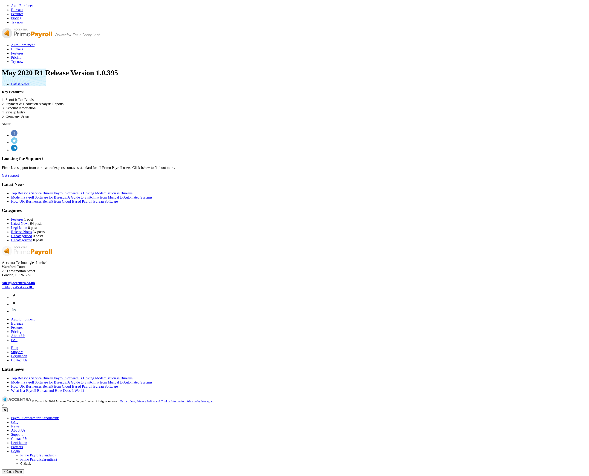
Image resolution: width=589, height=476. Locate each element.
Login (15, 451)
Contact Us (19, 360)
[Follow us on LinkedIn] (14, 311)
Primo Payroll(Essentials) (38, 459)
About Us (18, 336)
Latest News (20, 84)
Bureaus (17, 10)
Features (17, 14)
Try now (17, 22)
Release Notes (21, 232)
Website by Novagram (200, 401)
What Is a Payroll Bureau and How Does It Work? (47, 390)
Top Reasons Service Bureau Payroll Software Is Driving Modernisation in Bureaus (72, 193)
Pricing (16, 18)
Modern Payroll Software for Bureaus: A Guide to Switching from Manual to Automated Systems (81, 197)
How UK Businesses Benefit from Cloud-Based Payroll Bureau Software (64, 201)
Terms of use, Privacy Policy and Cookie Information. (153, 401)
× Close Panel (13, 471)
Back (27, 463)
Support (17, 352)
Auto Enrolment (23, 6)
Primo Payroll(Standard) (37, 455)
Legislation (19, 228)
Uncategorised (21, 236)
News (15, 426)
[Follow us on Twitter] (14, 304)
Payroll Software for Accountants (35, 418)
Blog (14, 348)
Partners (17, 447)
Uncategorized (21, 240)
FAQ (14, 340)
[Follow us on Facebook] (14, 298)
